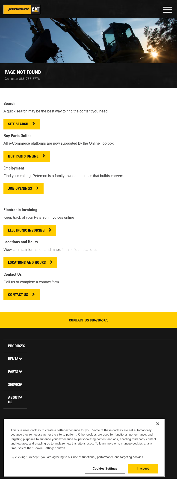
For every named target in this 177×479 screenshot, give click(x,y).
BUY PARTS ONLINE (23, 156)
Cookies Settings (105, 468)
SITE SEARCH (18, 124)
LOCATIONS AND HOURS (27, 263)
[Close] (158, 424)
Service (14, 385)
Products (16, 346)
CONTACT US (18, 295)
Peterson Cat (21, 9)
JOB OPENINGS (20, 189)
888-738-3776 (99, 320)
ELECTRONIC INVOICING (26, 230)
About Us (13, 400)
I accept (143, 468)
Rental (14, 359)
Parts (13, 372)
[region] (84, 448)
